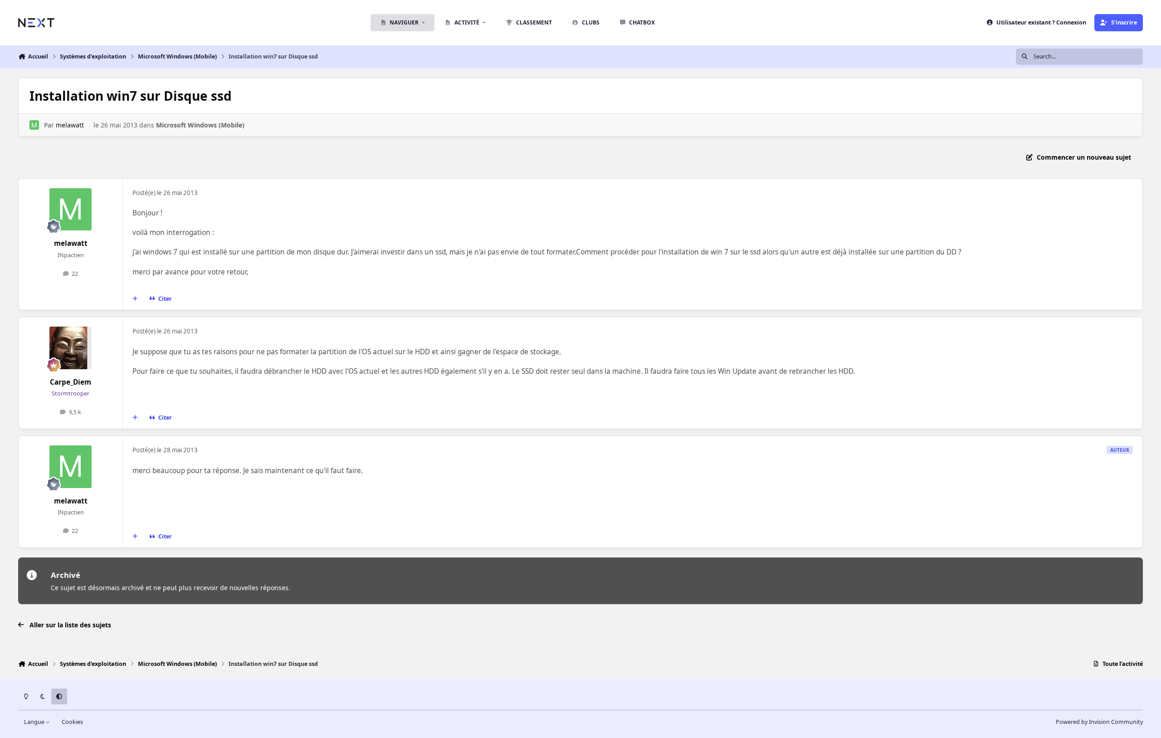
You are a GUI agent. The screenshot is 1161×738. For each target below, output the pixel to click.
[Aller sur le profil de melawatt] (34, 125)
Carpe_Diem (70, 382)
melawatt (70, 125)
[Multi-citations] (135, 299)
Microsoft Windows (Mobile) (200, 125)
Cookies (72, 722)
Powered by (1099, 722)
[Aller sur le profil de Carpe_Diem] (70, 348)
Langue (35, 722)
